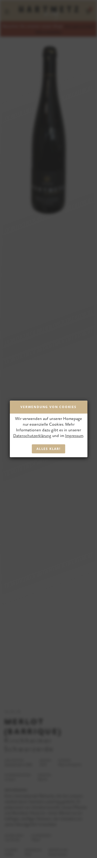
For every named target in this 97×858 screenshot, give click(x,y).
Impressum (74, 436)
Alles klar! (48, 449)
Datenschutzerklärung (32, 436)
